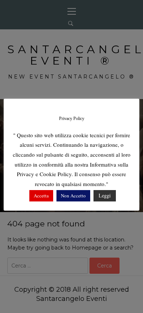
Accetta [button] (41, 195)
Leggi (105, 195)
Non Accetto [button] (73, 195)
